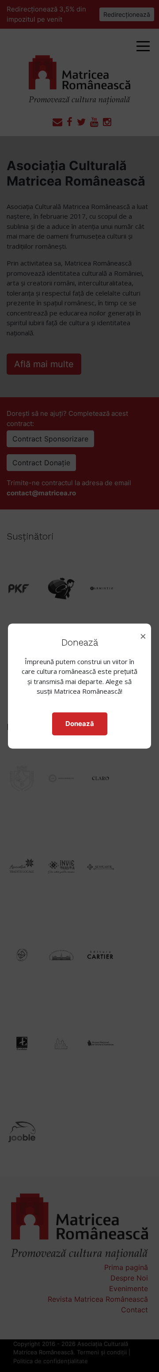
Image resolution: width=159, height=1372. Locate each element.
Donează (79, 723)
